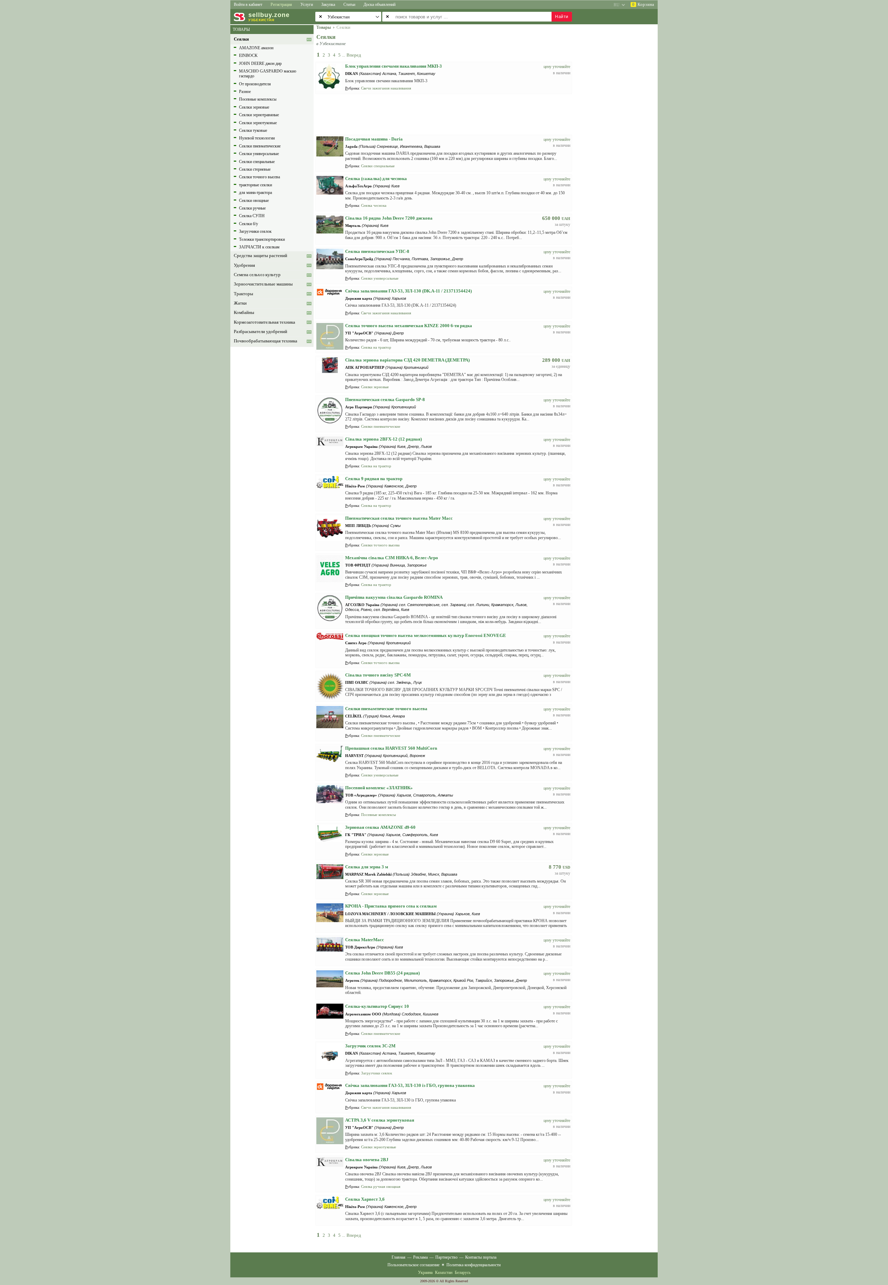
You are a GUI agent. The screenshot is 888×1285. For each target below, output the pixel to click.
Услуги (306, 4)
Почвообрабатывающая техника (265, 341)
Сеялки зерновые (254, 107)
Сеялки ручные (252, 208)
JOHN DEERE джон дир (260, 63)
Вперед (354, 55)
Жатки (240, 303)
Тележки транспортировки (262, 239)
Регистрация (281, 4)
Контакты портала (480, 1257)
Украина (425, 1272)
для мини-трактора (255, 192)
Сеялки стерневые (255, 169)
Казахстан (443, 1272)
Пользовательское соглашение (413, 1264)
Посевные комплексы (257, 99)
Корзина (643, 4)
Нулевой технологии (257, 138)
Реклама (420, 1257)
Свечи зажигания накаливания (386, 88)
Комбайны (244, 312)
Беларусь (462, 1272)
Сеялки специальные (257, 161)
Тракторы (243, 293)
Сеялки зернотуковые (258, 122)
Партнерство (446, 1257)
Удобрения (244, 265)
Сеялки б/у (248, 223)
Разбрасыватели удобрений (260, 331)
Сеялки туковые (253, 130)
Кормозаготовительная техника (264, 322)
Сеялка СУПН (252, 215)
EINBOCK (248, 55)
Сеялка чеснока (373, 205)
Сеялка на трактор (376, 347)
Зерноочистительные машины (263, 284)
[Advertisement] (619, 129)
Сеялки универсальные (259, 153)
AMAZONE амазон (256, 47)
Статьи (349, 4)
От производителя (255, 84)
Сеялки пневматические (260, 146)
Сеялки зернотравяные (259, 114)
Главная (398, 1257)
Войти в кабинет (248, 4)
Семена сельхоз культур (257, 274)
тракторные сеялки (255, 184)
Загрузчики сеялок (255, 231)
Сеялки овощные (254, 200)
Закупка (328, 4)
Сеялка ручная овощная (380, 1186)
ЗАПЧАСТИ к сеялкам (259, 247)
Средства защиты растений (260, 255)
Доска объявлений (379, 4)
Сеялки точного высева (259, 177)
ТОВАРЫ (241, 29)
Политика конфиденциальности (473, 1264)
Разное (245, 91)
